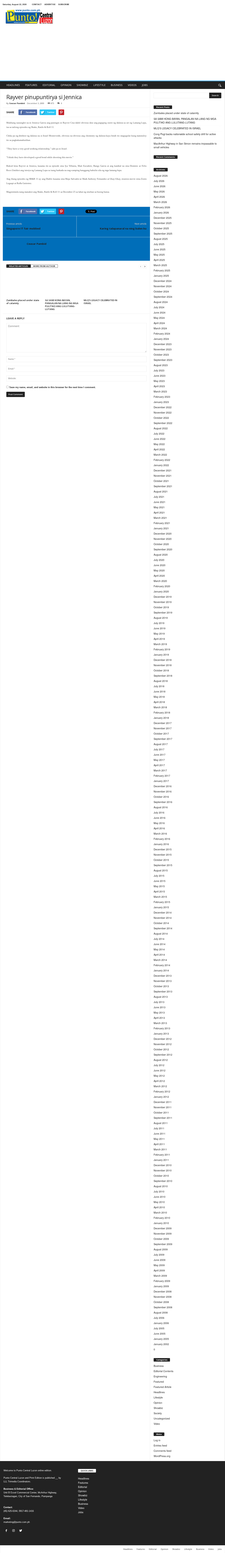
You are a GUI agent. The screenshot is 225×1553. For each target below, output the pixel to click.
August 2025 (161, 239)
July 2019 (159, 623)
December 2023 (163, 344)
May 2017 (159, 760)
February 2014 (162, 965)
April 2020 (159, 575)
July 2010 (159, 1191)
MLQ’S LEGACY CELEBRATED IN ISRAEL (100, 302)
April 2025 (159, 260)
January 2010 (161, 1223)
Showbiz (158, 1408)
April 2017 (159, 765)
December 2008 (163, 1291)
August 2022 (161, 428)
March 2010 (160, 1212)
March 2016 (160, 833)
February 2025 (162, 270)
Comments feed (162, 1450)
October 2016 (161, 796)
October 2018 (161, 670)
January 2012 (161, 1096)
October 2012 (161, 1049)
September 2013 (163, 991)
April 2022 (159, 449)
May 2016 (159, 823)
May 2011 (159, 1139)
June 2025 (159, 249)
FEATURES (31, 85)
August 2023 (161, 365)
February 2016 (162, 839)
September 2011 (163, 1117)
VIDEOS (132, 85)
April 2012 (159, 1081)
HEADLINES (13, 85)
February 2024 (162, 333)
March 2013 (160, 1023)
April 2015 (159, 891)
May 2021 (159, 507)
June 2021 (159, 502)
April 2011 (159, 1144)
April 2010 (159, 1207)
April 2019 (159, 639)
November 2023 (163, 349)
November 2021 (163, 475)
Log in (157, 1440)
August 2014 (161, 933)
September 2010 (163, 1181)
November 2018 (163, 665)
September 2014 (163, 928)
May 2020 (159, 570)
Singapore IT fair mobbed (23, 228)
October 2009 (161, 1239)
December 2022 (163, 407)
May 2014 (159, 949)
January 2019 (161, 654)
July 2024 (159, 307)
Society (158, 1413)
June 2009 (159, 1260)
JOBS (145, 85)
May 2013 (159, 1012)
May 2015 (159, 886)
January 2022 (161, 465)
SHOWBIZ (82, 85)
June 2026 (159, 186)
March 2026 (160, 202)
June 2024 (159, 312)
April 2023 (159, 386)
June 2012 (159, 1070)
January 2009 (161, 1286)
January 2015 (161, 907)
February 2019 (162, 649)
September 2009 (163, 1244)
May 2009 (159, 1265)
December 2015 (163, 849)
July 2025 (159, 244)
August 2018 (161, 681)
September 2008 (163, 1307)
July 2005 (159, 1328)
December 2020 (163, 533)
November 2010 (163, 1170)
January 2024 (161, 339)
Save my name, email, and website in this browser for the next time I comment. (52, 387)
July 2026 (159, 181)
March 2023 (160, 391)
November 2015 (163, 854)
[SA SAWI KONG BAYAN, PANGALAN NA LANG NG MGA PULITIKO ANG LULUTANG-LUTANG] (62, 284)
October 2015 (161, 860)
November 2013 (163, 981)
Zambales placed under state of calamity (22, 302)
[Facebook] (7, 1530)
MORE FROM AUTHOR (44, 266)
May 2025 (159, 254)
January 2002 (161, 1344)
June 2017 (159, 754)
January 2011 (161, 1160)
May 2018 (159, 696)
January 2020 (161, 591)
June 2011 (159, 1133)
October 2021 (161, 481)
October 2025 (161, 228)
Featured (159, 1381)
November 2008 (163, 1296)
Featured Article (162, 1387)
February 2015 (162, 902)
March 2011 (160, 1149)
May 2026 (159, 191)
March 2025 (160, 265)
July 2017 (159, 749)
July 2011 (159, 1128)
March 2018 (160, 707)
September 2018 (163, 675)
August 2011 (161, 1123)
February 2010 (162, 1217)
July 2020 (159, 560)
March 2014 (160, 960)
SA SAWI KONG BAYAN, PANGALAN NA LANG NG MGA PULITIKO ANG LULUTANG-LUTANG (61, 305)
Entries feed (160, 1445)
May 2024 (159, 317)
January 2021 (161, 528)
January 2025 (161, 275)
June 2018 (159, 691)
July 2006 (159, 1317)
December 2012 (163, 1039)
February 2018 (162, 712)
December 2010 (163, 1165)
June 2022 (159, 439)
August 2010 (161, 1186)
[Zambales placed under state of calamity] (23, 284)
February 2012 (162, 1091)
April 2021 (159, 512)
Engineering (160, 1376)
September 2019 (163, 612)
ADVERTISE (49, 4)
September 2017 (163, 739)
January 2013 (161, 1033)
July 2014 (159, 939)
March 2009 (160, 1275)
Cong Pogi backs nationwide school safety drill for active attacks (185, 135)
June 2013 (159, 1007)
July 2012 (159, 1065)
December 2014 (163, 912)
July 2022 (159, 433)
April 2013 (159, 1017)
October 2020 (161, 544)
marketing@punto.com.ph (17, 1522)
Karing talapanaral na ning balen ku (123, 228)
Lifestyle (158, 1397)
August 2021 (161, 491)
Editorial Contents (163, 1371)
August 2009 (161, 1249)
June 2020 (159, 565)
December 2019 (163, 596)
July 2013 (159, 1002)
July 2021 (159, 496)
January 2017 (161, 781)
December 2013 (163, 975)
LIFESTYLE (99, 85)
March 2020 (160, 581)
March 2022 (160, 454)
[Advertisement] (112, 54)
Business (159, 1366)
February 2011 (162, 1154)
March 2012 (160, 1086)
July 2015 (159, 875)
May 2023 (159, 381)
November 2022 (163, 412)
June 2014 (159, 944)
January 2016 (161, 844)
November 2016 (163, 791)
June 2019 (159, 628)
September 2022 (163, 423)
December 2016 (163, 786)
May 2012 (159, 1075)
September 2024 (163, 296)
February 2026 (162, 207)
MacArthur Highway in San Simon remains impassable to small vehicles (185, 145)
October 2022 (161, 417)
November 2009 (163, 1233)
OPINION (66, 85)
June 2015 (159, 881)
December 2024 (163, 281)
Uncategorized (162, 1418)
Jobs (80, 1512)
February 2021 (162, 523)
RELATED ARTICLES (18, 266)
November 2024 (163, 286)
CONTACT (37, 4)
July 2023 (159, 370)
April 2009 (159, 1270)
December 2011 (163, 1102)
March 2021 (160, 517)
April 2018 (159, 702)
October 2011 (161, 1112)
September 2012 (163, 1054)
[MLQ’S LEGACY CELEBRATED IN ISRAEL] (101, 284)
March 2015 (160, 896)
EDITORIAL (49, 85)
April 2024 (159, 323)
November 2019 (163, 602)
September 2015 (163, 865)
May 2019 (159, 633)
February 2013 (162, 1028)
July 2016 (159, 812)
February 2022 (162, 460)
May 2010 (159, 1202)
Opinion (158, 1402)
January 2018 (161, 717)
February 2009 (162, 1281)
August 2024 (161, 302)
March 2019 (160, 644)
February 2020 (162, 586)
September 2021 (163, 486)
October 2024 (161, 291)
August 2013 (161, 996)
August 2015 (161, 870)
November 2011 (163, 1107)
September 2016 (163, 802)
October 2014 (161, 923)
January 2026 (161, 212)
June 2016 (159, 817)
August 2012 (161, 1060)
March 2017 (160, 770)
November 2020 (163, 539)
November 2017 (163, 728)
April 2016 (159, 828)
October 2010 (161, 1175)
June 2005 (159, 1333)
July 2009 (159, 1254)
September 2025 (163, 233)
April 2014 (159, 954)
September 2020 (163, 549)
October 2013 (161, 986)
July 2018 (159, 686)
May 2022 (159, 444)
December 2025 (163, 217)
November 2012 (163, 1044)
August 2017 (161, 744)
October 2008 (161, 1302)
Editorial (82, 1487)
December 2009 (163, 1228)
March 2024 (160, 328)
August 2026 (161, 175)
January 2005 (161, 1339)
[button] (220, 85)
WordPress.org (162, 1456)
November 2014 (163, 917)
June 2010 (159, 1196)
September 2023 (163, 360)
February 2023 (162, 396)
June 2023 (159, 375)
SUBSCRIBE (63, 4)
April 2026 (159, 196)
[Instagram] (14, 1530)
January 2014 (161, 970)
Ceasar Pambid (17, 103)
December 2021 (163, 470)
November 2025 (163, 223)
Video (157, 1423)
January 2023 (161, 402)
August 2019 (161, 617)
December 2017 (163, 723)
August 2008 (161, 1312)
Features (83, 1482)
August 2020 (161, 554)
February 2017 (162, 775)
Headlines (159, 1392)
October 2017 (161, 733)
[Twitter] (21, 1530)
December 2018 (163, 660)
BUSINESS (117, 85)
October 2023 (161, 354)
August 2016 (161, 807)
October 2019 (161, 607)
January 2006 (161, 1323)
